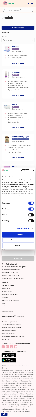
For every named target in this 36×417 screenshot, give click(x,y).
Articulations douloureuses (10, 294)
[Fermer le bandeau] (33, 170)
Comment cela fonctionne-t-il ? (11, 325)
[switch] (31, 209)
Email (4, 250)
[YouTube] (15, 346)
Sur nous (4, 319)
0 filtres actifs (18, 28)
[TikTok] (11, 346)
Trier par (4, 36)
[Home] (8, 3)
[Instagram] (7, 346)
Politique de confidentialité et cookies (13, 336)
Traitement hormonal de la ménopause (14, 267)
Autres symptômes (8, 312)
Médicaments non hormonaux (11, 270)
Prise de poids (6, 288)
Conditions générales (8, 333)
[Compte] (25, 3)
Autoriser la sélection (18, 240)
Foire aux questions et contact (11, 328)
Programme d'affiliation (9, 330)
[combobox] (18, 10)
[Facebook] (3, 346)
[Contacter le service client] (4, 414)
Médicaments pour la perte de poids (13, 278)
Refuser (18, 245)
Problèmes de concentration (10, 300)
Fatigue (4, 303)
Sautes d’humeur (7, 291)
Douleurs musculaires (8, 306)
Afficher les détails (23, 228)
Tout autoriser (18, 234)
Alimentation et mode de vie (10, 275)
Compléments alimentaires (10, 272)
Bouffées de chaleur (8, 285)
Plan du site (5, 339)
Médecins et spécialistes (9, 322)
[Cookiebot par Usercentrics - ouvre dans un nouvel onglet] (21, 170)
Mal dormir (5, 297)
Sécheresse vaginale (8, 309)
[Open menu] (32, 3)
